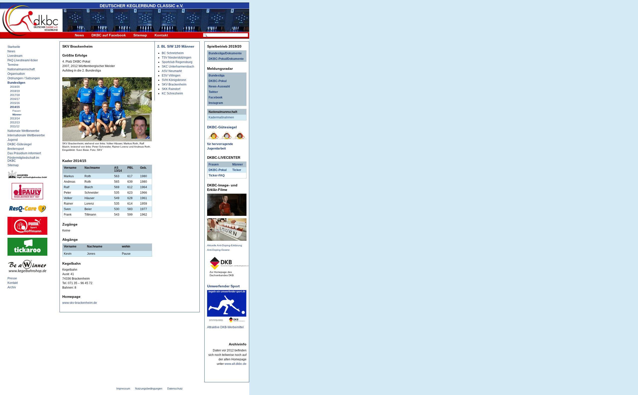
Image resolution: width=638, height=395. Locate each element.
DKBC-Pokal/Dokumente (226, 59)
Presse (12, 278)
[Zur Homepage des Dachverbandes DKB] (229, 268)
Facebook (216, 97)
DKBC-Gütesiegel (19, 144)
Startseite (13, 47)
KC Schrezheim (172, 93)
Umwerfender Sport (223, 286)
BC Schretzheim (173, 53)
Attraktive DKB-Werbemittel (225, 327)
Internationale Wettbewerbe (26, 135)
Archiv (11, 287)
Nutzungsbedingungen (148, 388)
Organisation (16, 74)
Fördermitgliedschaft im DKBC (23, 159)
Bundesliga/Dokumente (225, 53)
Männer (16, 114)
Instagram (216, 103)
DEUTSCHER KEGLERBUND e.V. (141, 5)
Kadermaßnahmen (221, 117)
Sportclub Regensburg (177, 62)
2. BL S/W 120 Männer (175, 46)
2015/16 (15, 102)
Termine (12, 65)
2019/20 (15, 86)
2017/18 (15, 94)
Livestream (14, 56)
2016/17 (15, 98)
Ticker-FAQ (217, 175)
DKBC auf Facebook (108, 35)
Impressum (123, 388)
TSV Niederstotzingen (176, 57)
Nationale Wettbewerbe (23, 131)
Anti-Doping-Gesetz (218, 249)
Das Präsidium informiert (24, 153)
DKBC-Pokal (218, 81)
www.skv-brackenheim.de (79, 303)
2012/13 (15, 122)
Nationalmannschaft (21, 69)
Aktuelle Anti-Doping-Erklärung (224, 245)
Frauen (16, 110)
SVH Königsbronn (174, 80)
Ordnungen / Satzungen (23, 78)
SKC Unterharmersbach (178, 66)
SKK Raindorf (171, 89)
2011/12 (14, 126)
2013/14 (15, 118)
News (79, 35)
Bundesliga (217, 75)
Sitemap (140, 35)
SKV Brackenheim (174, 84)
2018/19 (15, 90)
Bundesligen (16, 82)
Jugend (12, 140)
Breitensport (15, 149)
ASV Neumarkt (172, 71)
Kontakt (161, 35)
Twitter (213, 92)
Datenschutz (175, 388)
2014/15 (15, 106)
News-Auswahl (219, 86)
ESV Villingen (171, 75)
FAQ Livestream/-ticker (22, 60)
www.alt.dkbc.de (235, 364)
